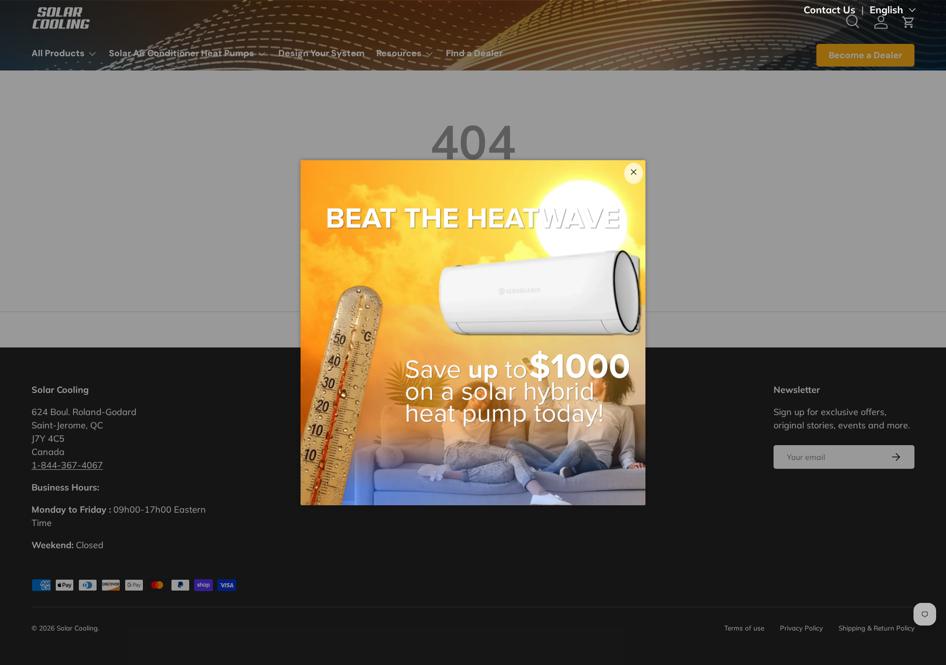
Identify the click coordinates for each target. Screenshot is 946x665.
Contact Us (829, 9)
